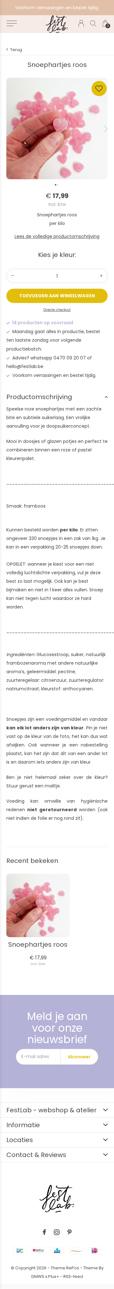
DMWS (37, 1276)
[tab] (57, 397)
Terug (16, 50)
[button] (11, 23)
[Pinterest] (69, 1232)
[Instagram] (57, 1232)
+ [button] (101, 276)
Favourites (99, 88)
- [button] (12, 276)
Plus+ (53, 1276)
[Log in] (81, 23)
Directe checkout (57, 309)
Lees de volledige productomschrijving (57, 236)
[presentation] (106, 129)
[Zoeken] (93, 23)
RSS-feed (73, 1276)
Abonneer (79, 1057)
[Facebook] (44, 1232)
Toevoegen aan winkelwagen (57, 296)
